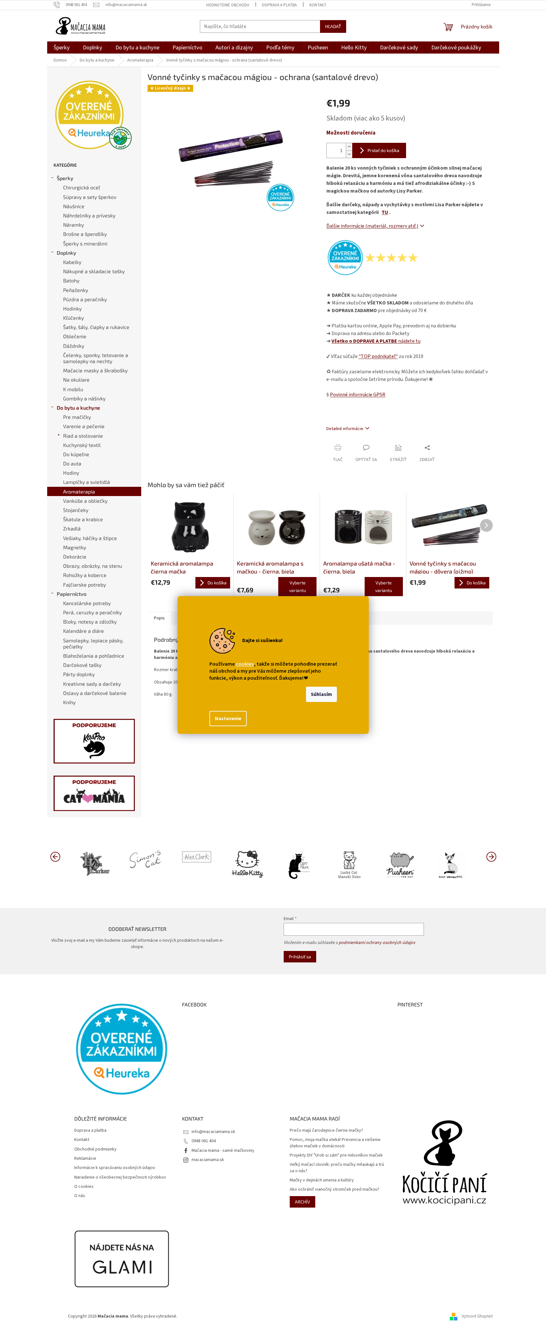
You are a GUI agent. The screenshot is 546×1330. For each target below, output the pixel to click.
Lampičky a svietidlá (86, 482)
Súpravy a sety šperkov (89, 197)
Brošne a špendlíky (85, 234)
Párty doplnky (79, 674)
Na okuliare (76, 379)
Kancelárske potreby (87, 603)
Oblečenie (74, 336)
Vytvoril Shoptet (477, 1316)
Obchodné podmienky (95, 1149)
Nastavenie (228, 718)
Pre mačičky (77, 417)
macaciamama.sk (208, 1160)
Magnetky (74, 547)
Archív (302, 1201)
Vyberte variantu (297, 586)
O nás (79, 1196)
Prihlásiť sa (300, 956)
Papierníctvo (71, 594)
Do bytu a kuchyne (78, 408)
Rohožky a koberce (84, 575)
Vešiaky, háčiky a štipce (90, 538)
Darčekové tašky (82, 665)
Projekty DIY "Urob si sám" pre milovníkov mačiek (336, 1155)
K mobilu (73, 389)
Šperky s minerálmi (85, 243)
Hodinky (72, 308)
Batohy (71, 280)
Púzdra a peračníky (85, 299)
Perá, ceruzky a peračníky (92, 612)
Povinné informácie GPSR (357, 394)
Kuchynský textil (82, 445)
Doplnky (66, 253)
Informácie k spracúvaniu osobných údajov (114, 1168)
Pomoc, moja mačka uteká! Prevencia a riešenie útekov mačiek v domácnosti (335, 1143)
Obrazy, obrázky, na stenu (92, 566)
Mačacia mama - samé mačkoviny (223, 1150)
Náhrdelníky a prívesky (89, 215)
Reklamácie (85, 1159)
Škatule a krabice (83, 519)
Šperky (65, 178)
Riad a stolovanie (83, 436)
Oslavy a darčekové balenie (95, 693)
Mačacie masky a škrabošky (95, 370)
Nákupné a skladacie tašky (94, 271)
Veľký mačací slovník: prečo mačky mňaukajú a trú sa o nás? (337, 1168)
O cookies (84, 1187)
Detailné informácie (344, 429)
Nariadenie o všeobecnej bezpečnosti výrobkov (120, 1177)
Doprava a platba (279, 5)
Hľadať (333, 26)
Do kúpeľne (76, 454)
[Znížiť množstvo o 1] (349, 154)
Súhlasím (321, 694)
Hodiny (71, 473)
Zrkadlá (72, 528)
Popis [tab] (159, 618)
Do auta (72, 463)
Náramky (73, 225)
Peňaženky (75, 290)
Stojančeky (75, 510)
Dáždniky (73, 346)
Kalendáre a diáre (83, 631)
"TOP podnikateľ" (378, 356)
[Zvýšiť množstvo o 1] (349, 146)
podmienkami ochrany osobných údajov (377, 942)
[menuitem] (61, 47)
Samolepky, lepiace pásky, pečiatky (93, 643)
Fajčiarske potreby (84, 584)
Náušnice (73, 206)
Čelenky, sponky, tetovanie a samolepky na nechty (95, 358)
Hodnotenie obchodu (227, 5)
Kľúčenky (73, 318)
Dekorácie (74, 556)
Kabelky (72, 262)
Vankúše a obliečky (85, 501)
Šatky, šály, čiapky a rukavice (96, 327)
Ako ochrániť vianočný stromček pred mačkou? (334, 1190)
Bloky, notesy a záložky (90, 621)
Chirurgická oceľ (81, 187)
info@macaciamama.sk (213, 1132)
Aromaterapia (79, 491)
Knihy (69, 702)
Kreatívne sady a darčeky (92, 684)
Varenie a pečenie (84, 426)
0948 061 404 (204, 1141)
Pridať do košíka (383, 150)
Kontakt (317, 5)
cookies (245, 664)
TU (385, 212)
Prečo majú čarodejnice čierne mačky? (326, 1131)
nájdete (375, 341)
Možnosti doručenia (350, 133)
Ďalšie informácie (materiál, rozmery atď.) (372, 226)
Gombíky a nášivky (84, 398)
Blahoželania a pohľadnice (93, 656)
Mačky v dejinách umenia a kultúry (322, 1180)
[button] (491, 856)
